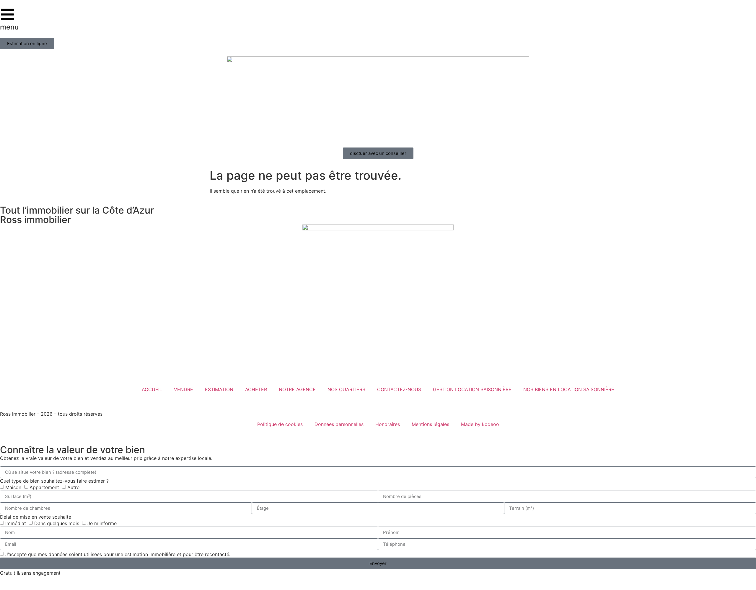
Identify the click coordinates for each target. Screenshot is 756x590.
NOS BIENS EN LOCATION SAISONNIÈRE (568, 389)
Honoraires (387, 424)
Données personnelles (339, 424)
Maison (13, 487)
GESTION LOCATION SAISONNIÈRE (472, 389)
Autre (73, 487)
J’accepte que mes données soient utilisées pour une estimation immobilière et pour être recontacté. (117, 554)
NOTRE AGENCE (297, 389)
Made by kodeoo (480, 424)
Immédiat (15, 523)
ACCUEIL (152, 389)
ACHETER (256, 389)
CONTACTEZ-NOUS (399, 389)
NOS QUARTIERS (346, 389)
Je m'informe (102, 523)
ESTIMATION (219, 389)
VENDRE (183, 389)
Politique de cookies (280, 424)
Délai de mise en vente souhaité (35, 516)
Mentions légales (430, 424)
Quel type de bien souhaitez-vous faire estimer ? (54, 480)
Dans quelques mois (56, 523)
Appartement (44, 487)
